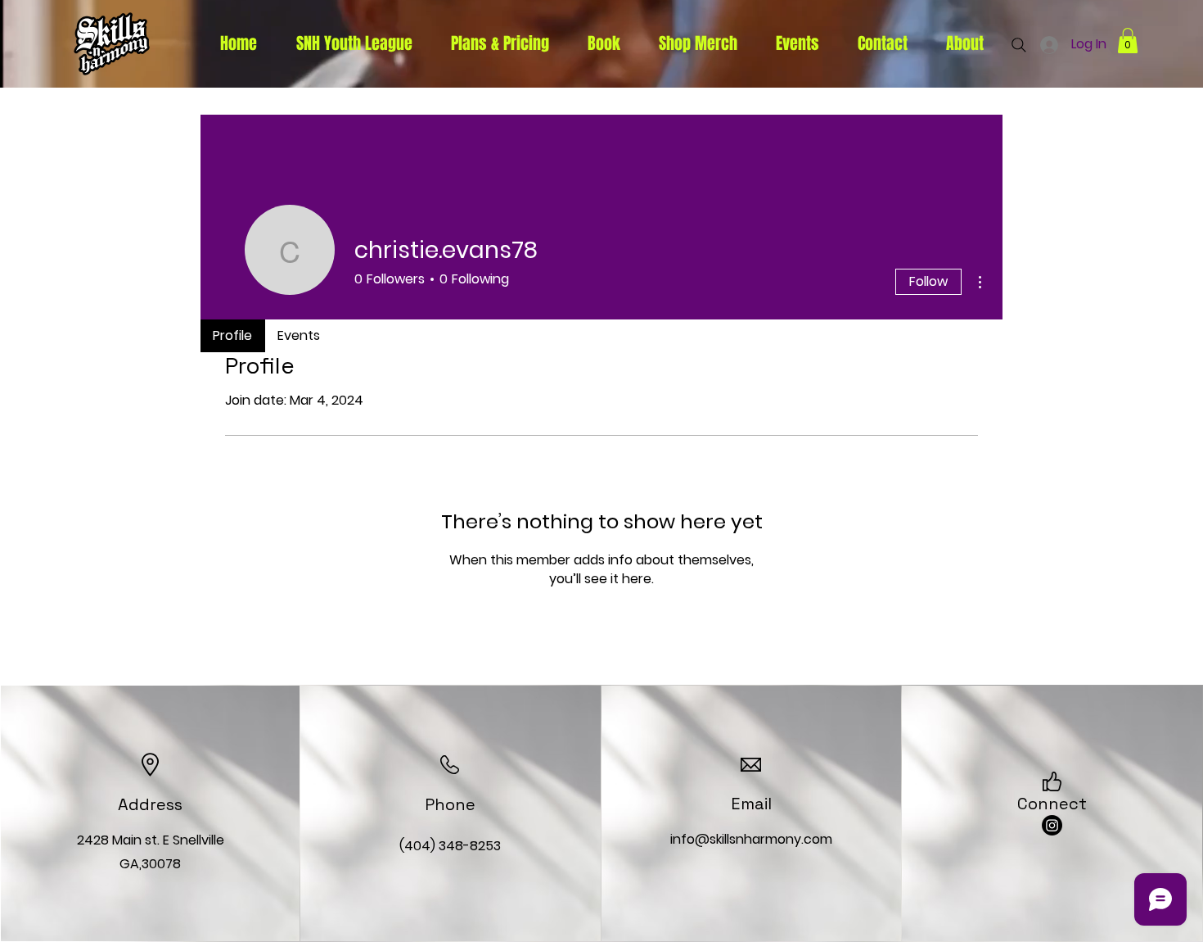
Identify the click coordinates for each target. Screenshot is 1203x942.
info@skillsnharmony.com (751, 839)
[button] (1127, 40)
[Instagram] (1052, 825)
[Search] (1019, 45)
